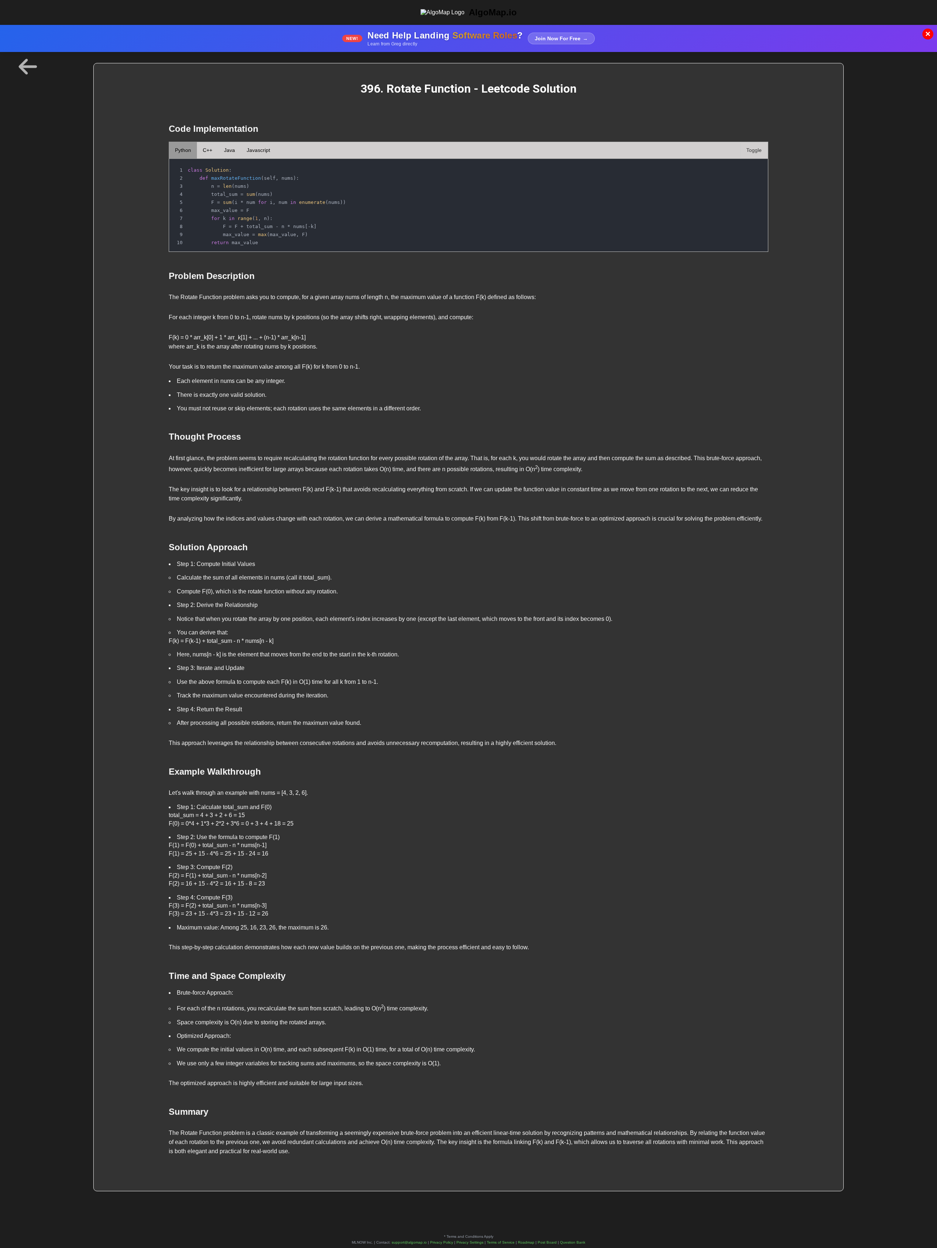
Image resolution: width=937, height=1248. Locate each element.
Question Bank (572, 1242)
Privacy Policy (441, 1242)
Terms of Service (501, 1242)
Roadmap (526, 1242)
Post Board (547, 1242)
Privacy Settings (470, 1242)
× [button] (927, 34)
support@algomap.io (409, 1242)
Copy (755, 166)
